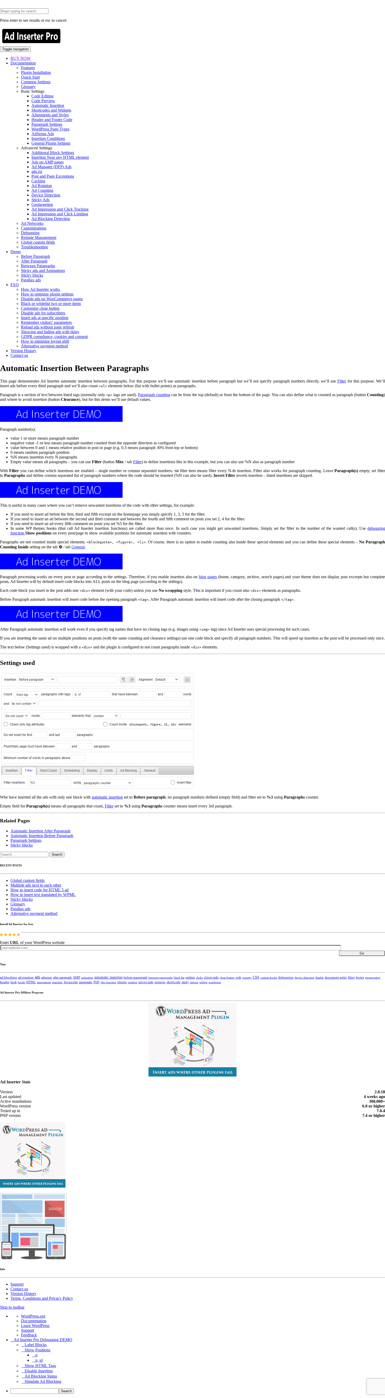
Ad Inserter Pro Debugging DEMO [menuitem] (43, 1339)
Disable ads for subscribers (43, 313)
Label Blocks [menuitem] (36, 1344)
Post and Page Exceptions (52, 176)
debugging (286, 977)
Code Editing (42, 96)
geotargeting (372, 977)
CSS (256, 977)
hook (13, 982)
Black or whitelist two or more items (51, 303)
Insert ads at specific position (44, 317)
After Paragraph (34, 261)
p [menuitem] (36, 1355)
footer (360, 977)
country (247, 977)
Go (362, 953)
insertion (57, 982)
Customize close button (40, 308)
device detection (304, 977)
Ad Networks (32, 223)
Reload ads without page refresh (47, 327)
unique (194, 982)
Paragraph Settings (46, 124)
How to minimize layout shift (45, 341)
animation (87, 977)
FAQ (14, 284)
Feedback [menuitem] (29, 1335)
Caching (38, 181)
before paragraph (135, 977)
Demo (15, 251)
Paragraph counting (154, 394)
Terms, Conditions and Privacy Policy (41, 1298)
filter (351, 977)
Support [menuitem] (27, 1330)
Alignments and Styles (50, 115)
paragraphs (85, 982)
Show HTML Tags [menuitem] (40, 1365)
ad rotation (26, 977)
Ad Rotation (41, 185)
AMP (76, 977)
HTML (31, 982)
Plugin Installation (36, 72)
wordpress (214, 982)
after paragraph (62, 977)
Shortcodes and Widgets (51, 110)
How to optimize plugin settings (47, 294)
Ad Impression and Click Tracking (60, 209)
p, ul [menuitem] (39, 1360)
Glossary (28, 86)
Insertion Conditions (48, 138)
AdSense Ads (42, 134)
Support (17, 1284)
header (4, 982)
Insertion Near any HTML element (60, 157)
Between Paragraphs (38, 266)
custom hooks (268, 977)
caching (190, 977)
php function (108, 982)
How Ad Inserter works (40, 289)
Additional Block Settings (52, 152)
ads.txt (36, 171)
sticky (185, 982)
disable (319, 977)
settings (160, 982)
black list (179, 977)
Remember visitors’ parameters (46, 322)
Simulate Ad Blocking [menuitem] (43, 1381)
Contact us (19, 355)
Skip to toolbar (12, 1307)
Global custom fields (38, 242)
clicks (199, 977)
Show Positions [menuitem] (37, 1350)
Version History (23, 350)
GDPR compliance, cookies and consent (54, 336)
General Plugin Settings (50, 143)
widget (203, 982)
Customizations (33, 228)
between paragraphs (160, 977)
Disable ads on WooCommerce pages (52, 299)
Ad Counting (42, 190)
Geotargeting (42, 204)
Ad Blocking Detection (50, 218)
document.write (336, 977)
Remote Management (38, 237)
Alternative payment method (44, 346)
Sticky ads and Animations (43, 270)
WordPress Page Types (50, 129)
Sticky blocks (32, 275)
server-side (145, 982)
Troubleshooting (34, 247)
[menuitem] (197, 1391)
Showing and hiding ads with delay (50, 332)
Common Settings (36, 82)
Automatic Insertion (47, 105)
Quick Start (30, 77)
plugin (122, 982)
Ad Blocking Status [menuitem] (41, 1376)
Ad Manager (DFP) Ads (51, 167)
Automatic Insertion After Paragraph (40, 831)
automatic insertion (107, 797)
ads (37, 977)
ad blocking (8, 977)
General (78, 547)
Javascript (71, 982)
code (238, 977)
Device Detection (45, 195)
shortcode (173, 982)
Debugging (30, 233)
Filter (341, 381)
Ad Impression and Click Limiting (59, 214)
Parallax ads (31, 280)
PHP (97, 982)
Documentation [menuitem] (33, 1321)
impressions (44, 982)
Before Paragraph (35, 256)
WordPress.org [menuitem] (33, 1316)
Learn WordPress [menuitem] (35, 1325)
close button (227, 977)
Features (28, 67)
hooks (21, 982)
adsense (46, 977)
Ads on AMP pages (47, 162)
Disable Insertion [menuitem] (39, 1371)
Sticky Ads (40, 200)
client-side (211, 977)
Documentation (23, 63)
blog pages (208, 577)
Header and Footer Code (51, 119)
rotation (132, 982)
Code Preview (43, 101)
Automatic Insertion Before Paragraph (41, 835)
